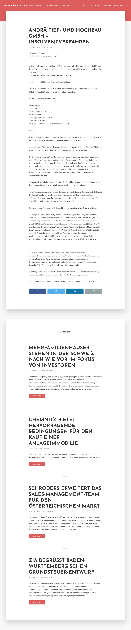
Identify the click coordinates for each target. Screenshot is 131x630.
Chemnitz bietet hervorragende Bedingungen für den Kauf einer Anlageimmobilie (61, 432)
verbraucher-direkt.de (15, 5)
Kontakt (98, 5)
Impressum (107, 5)
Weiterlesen (37, 395)
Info (90, 5)
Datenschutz (118, 5)
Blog (84, 5)
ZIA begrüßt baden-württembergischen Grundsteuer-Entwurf (61, 566)
